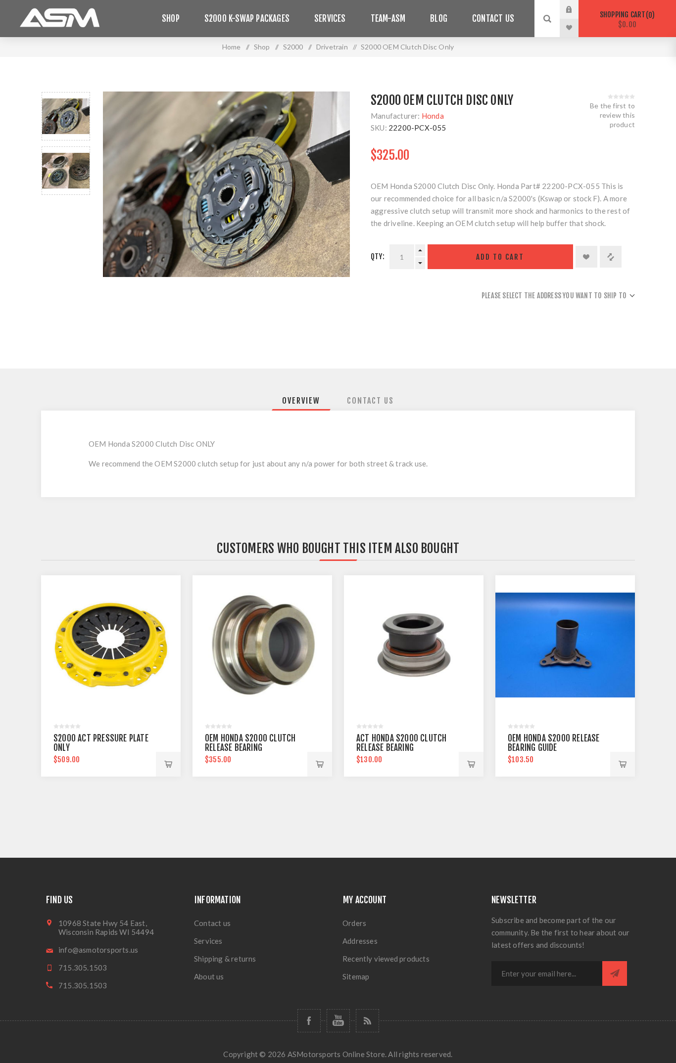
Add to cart (500, 257)
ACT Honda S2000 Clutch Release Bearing (401, 743)
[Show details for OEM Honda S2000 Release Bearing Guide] (565, 645)
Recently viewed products (386, 958)
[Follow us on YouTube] (338, 1020)
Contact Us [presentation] (370, 401)
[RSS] (367, 1020)
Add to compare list (611, 257)
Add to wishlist (586, 257)
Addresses (360, 940)
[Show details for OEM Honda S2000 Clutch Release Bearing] (262, 645)
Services (208, 940)
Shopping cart (626, 19)
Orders (354, 923)
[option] (66, 116)
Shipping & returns (225, 958)
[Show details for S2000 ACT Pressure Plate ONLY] (111, 645)
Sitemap (355, 976)
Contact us (212, 923)
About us (209, 976)
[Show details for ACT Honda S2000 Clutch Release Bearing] (413, 645)
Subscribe (614, 973)
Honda (433, 115)
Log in (577, 9)
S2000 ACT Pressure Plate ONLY (100, 743)
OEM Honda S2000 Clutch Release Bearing (250, 743)
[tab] (301, 401)
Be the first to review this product (612, 115)
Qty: (378, 256)
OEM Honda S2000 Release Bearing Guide (554, 743)
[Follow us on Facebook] (309, 1020)
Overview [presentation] (301, 401)
